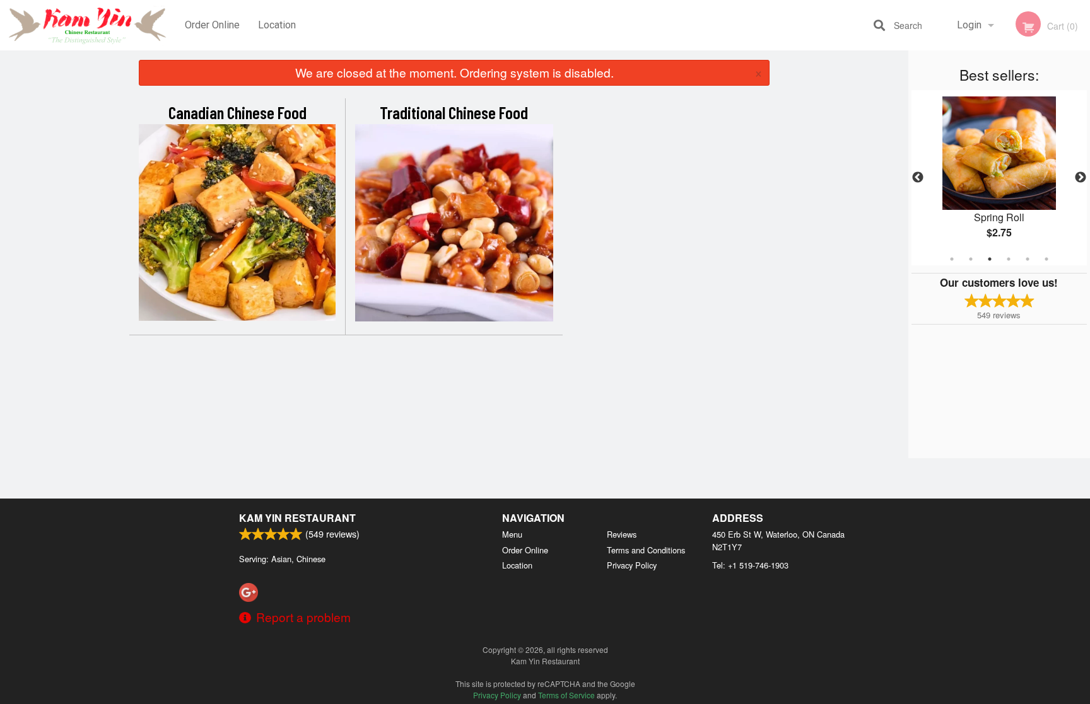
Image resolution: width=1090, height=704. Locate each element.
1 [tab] (952, 259)
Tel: (750, 565)
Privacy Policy (632, 565)
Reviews (621, 534)
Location (277, 25)
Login (969, 25)
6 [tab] (1046, 259)
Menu (512, 534)
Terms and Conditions (646, 550)
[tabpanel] (999, 177)
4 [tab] (1008, 259)
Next (1080, 177)
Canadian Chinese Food (237, 112)
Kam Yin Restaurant (297, 518)
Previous (917, 177)
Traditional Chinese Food (454, 112)
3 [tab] (989, 259)
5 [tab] (1027, 259)
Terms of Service (566, 695)
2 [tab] (970, 259)
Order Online (212, 25)
